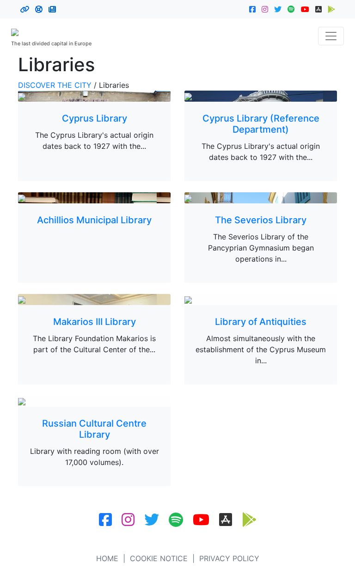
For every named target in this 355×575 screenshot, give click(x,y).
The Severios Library (260, 220)
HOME (107, 558)
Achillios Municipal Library (94, 220)
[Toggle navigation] (331, 36)
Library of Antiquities (260, 321)
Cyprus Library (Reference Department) (260, 124)
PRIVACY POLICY (229, 558)
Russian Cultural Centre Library (94, 429)
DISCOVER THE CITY (55, 85)
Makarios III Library (94, 321)
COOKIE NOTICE (159, 558)
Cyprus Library (94, 118)
